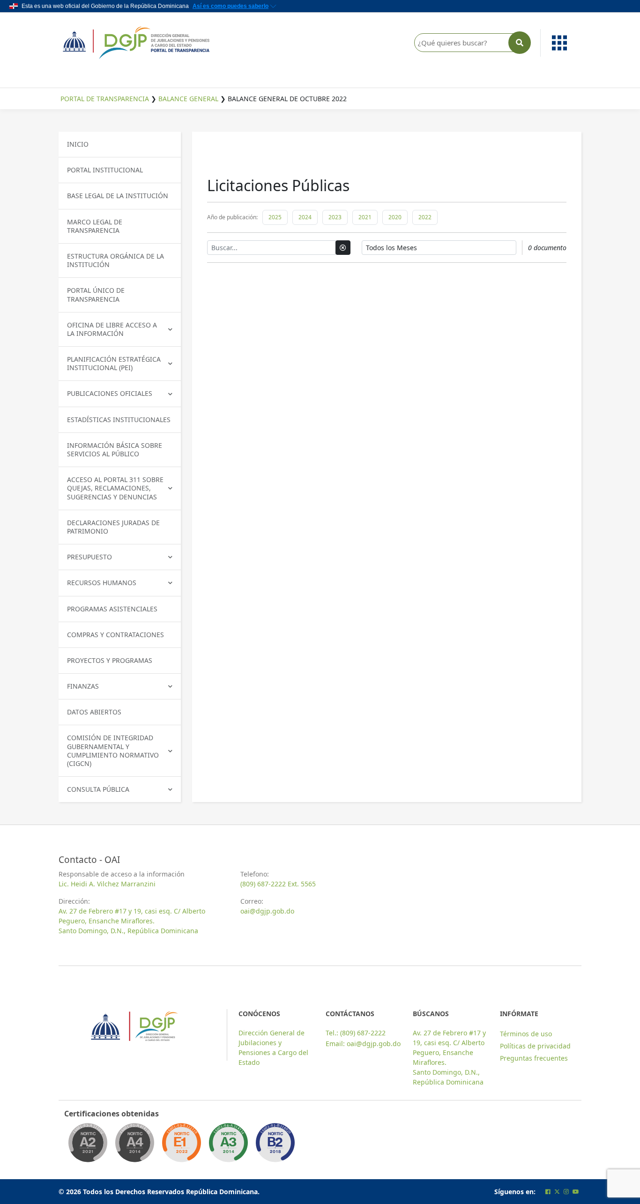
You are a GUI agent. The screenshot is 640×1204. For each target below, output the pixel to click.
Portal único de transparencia (96, 294)
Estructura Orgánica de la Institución (115, 260)
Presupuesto (89, 556)
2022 (425, 217)
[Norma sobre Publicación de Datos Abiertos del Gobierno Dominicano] (228, 1145)
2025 (275, 217)
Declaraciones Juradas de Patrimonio (113, 526)
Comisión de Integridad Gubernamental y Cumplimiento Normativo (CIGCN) (113, 750)
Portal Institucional (105, 169)
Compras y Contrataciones (115, 634)
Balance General (188, 98)
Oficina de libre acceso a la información (112, 329)
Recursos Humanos (101, 582)
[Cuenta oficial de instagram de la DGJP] (566, 1192)
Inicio (78, 144)
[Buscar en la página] (519, 42)
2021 (365, 217)
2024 (305, 217)
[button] (561, 43)
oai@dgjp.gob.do (267, 911)
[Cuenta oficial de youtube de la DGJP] (576, 1192)
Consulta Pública (98, 789)
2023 (335, 217)
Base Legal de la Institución (117, 195)
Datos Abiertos (94, 711)
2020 (395, 217)
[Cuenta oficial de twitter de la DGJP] (557, 1192)
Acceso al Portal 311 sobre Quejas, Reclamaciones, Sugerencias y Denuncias (115, 488)
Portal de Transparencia (104, 98)
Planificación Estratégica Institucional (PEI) (114, 363)
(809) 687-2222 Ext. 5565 (278, 883)
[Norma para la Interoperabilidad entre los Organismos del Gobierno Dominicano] (134, 1145)
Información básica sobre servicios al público (114, 449)
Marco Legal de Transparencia (94, 226)
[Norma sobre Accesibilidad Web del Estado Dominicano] (275, 1145)
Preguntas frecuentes (534, 1058)
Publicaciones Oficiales (109, 393)
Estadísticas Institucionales (119, 419)
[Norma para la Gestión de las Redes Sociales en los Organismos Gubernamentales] (181, 1145)
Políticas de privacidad (535, 1045)
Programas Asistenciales (112, 608)
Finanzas (83, 686)
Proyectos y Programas (109, 660)
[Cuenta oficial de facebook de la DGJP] (548, 1192)
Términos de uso (526, 1033)
